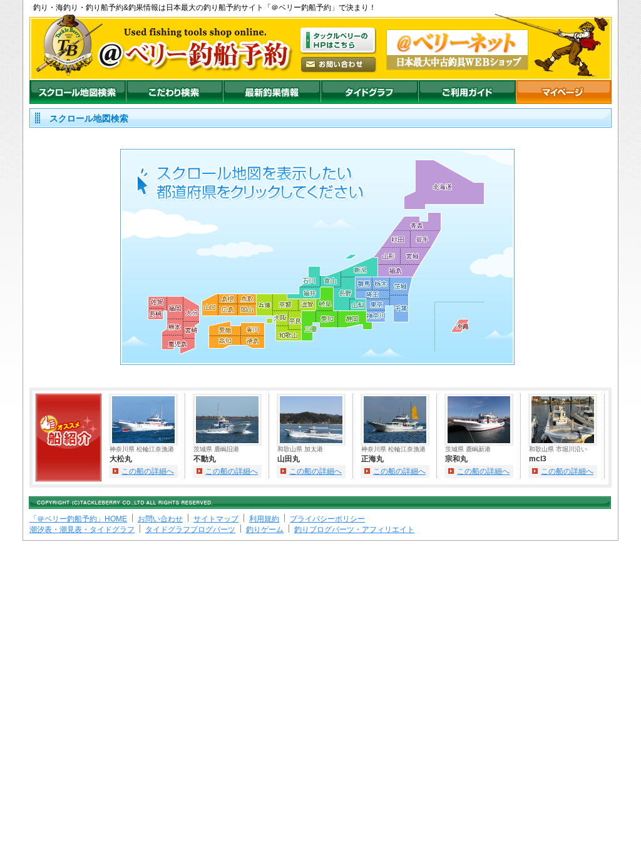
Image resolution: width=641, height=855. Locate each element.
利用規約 (264, 519)
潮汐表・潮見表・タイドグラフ (82, 529)
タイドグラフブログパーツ (190, 529)
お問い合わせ (160, 519)
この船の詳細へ (147, 471)
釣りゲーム (265, 529)
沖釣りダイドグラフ (369, 92)
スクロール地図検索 (77, 92)
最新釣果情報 (271, 92)
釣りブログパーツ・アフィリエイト (354, 529)
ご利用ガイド (467, 92)
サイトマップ (215, 519)
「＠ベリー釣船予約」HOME (78, 519)
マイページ (564, 92)
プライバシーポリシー (327, 519)
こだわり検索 (174, 92)
